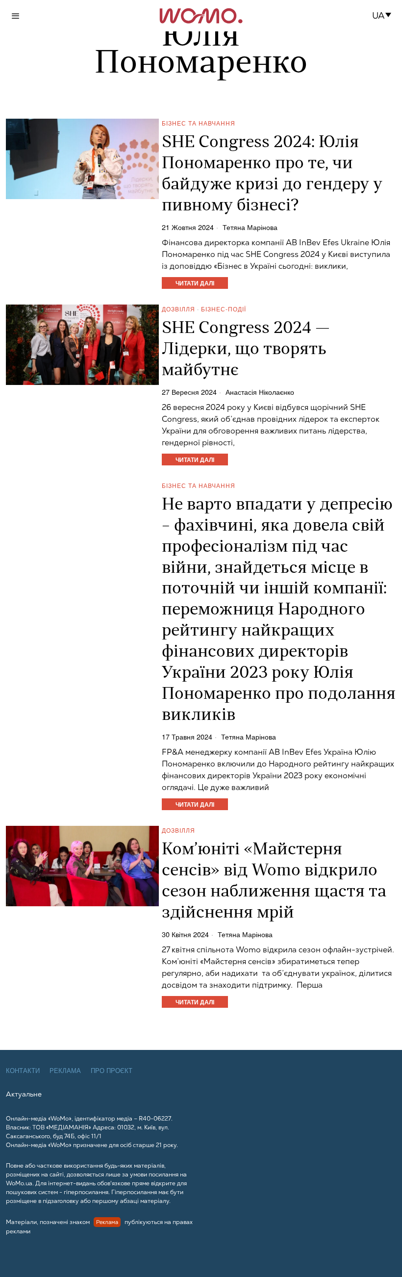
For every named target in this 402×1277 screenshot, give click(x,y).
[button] (385, 16)
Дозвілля (178, 309)
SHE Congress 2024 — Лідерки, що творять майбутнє (246, 350)
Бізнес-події (223, 309)
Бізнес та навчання (198, 123)
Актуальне (24, 1094)
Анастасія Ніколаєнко (260, 392)
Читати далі (195, 283)
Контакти (23, 1070)
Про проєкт (111, 1070)
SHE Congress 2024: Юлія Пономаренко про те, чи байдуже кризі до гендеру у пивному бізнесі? (272, 174)
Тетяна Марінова (250, 227)
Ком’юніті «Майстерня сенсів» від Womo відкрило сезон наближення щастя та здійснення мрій (274, 881)
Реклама (65, 1070)
